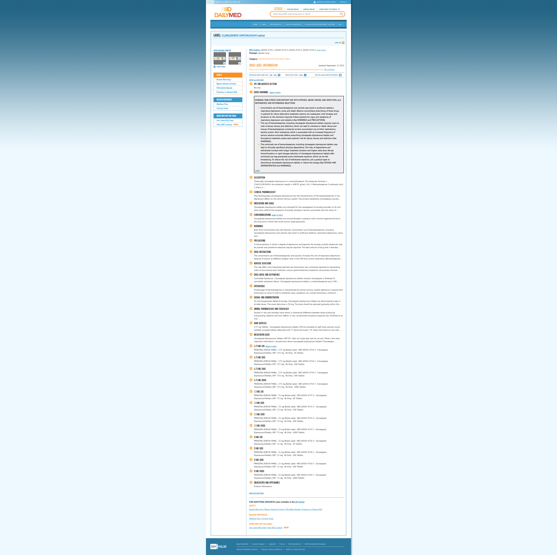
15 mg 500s (259, 460)
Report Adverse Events (226, 83)
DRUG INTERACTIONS (262, 252)
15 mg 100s (258, 448)
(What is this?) (275, 93)
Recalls (343, 2)
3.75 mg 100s (259, 357)
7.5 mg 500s (259, 414)
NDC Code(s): (255, 50)
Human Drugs (293, 9)
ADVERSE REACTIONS (262, 263)
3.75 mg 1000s (260, 380)
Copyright (272, 544)
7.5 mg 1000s (259, 425)
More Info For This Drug (226, 115)
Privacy (282, 544)
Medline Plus (222, 104)
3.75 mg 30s (259, 346)
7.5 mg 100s (259, 403)
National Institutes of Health (246, 549)
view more (321, 50)
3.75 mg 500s (260, 369)
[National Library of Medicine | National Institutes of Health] (218, 546)
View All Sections (256, 80)
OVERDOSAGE (259, 286)
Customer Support (258, 544)
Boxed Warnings (224, 79)
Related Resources (224, 99)
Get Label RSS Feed (225, 120)
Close (257, 171)
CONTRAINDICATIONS (262, 214)
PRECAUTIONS (259, 240)
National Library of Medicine (228, 2)
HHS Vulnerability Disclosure (315, 544)
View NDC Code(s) (227, 124)
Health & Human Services (295, 549)
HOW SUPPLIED (260, 323)
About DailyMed (242, 544)
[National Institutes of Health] (213, 2)
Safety (219, 75)
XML (275, 75)
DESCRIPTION (259, 177)
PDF (271, 75)
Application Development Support (320, 24)
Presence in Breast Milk (227, 92)
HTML (301, 75)
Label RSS (338, 43)
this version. (329, 69)
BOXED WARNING (261, 92)
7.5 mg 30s (259, 391)
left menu (299, 502)
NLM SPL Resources (294, 24)
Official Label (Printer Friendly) (326, 75)
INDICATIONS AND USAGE (264, 203)
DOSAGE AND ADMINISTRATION (266, 297)
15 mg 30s (258, 437)
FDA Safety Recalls (224, 88)
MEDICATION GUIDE (262, 334)
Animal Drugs (309, 9)
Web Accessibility (295, 544)
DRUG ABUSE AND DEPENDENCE (267, 274)
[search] (341, 14)
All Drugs (278, 9)
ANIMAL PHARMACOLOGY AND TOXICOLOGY (271, 309)
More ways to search (328, 9)
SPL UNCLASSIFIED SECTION (265, 84)
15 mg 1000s (259, 471)
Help (340, 24)
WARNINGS (258, 226)
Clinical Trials (222, 108)
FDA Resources (275, 24)
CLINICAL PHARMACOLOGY (264, 192)
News (264, 24)
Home (255, 24)
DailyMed (228, 12)
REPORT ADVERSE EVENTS (326, 2)
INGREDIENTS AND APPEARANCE (267, 482)
